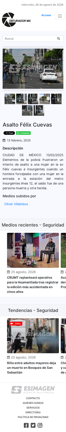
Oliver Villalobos (16, 204)
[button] (60, 49)
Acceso (46, 15)
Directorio (33, 412)
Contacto (33, 398)
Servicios (33, 407)
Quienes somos (33, 402)
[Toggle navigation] (60, 16)
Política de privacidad (33, 417)
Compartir (25, 133)
